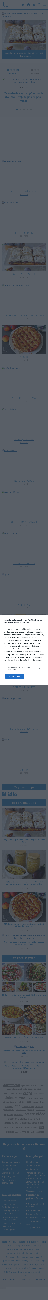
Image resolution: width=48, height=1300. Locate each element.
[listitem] (24, 669)
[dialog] (24, 650)
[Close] (42, 620)
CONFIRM (14, 676)
